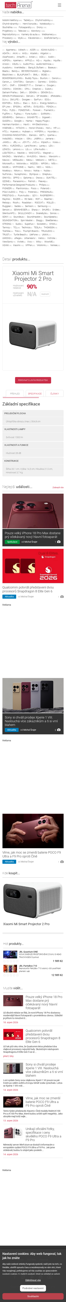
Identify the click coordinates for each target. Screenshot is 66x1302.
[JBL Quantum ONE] (10, 957)
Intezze (20, 138)
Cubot (49, 89)
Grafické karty (52, 38)
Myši (22, 38)
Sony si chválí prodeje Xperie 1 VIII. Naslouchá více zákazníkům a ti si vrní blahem (31, 721)
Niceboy (7, 170)
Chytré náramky (11, 23)
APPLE (30, 60)
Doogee (27, 99)
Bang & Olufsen (37, 67)
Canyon (31, 81)
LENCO (6, 149)
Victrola (52, 238)
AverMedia (20, 67)
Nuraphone (21, 174)
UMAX (46, 234)
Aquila (48, 60)
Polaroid (46, 188)
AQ (39, 60)
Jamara (50, 138)
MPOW (45, 163)
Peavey (43, 181)
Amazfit (22, 57)
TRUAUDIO (48, 231)
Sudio (19, 224)
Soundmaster (34, 216)
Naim (31, 167)
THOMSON (50, 227)
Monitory (38, 31)
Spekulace (12, 542)
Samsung (44, 206)
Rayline (7, 199)
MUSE (6, 167)
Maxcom (54, 156)
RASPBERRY (47, 195)
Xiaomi (18, 245)
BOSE (45, 74)
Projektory (9, 31)
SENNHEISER (22, 209)
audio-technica (45, 64)
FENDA (51, 106)
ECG (48, 99)
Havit (27, 124)
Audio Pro (29, 64)
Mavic (43, 156)
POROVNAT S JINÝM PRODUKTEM (33, 380)
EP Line (7, 106)
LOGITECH (9, 153)
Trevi (18, 231)
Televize (24, 31)
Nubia (48, 170)
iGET (42, 135)
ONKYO (7, 177)
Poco (35, 188)
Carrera (42, 81)
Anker (33, 57)
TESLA (38, 227)
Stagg (40, 220)
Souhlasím (33, 1296)
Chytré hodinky (44, 20)
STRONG (8, 224)
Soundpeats (51, 216)
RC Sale (29, 199)
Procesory (9, 38)
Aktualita (9, 596)
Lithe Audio (41, 149)
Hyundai (53, 131)
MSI (54, 163)
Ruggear (7, 206)
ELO (35, 103)
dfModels (56, 96)
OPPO (17, 177)
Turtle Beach (21, 234)
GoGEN (7, 121)
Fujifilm (7, 113)
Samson (30, 206)
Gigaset (47, 117)
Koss (57, 142)
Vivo (30, 241)
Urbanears (30, 238)
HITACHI (21, 128)
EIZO (17, 103)
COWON (18, 89)
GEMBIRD (8, 117)
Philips (44, 185)
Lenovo (18, 149)
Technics (27, 227)
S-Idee (57, 209)
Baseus (52, 67)
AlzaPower (8, 57)
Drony (41, 27)
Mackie (22, 153)
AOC (42, 57)
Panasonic (19, 181)
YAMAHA (43, 245)
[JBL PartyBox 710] (10, 971)
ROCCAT (40, 202)
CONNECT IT (25, 85)
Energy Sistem (48, 103)
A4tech (23, 49)
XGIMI (7, 245)
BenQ (16, 71)
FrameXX (49, 110)
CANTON (18, 81)
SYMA (53, 224)
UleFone (34, 234)
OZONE (6, 181)
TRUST (7, 234)
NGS (49, 167)
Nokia (37, 170)
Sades (18, 206)
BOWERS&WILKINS (13, 78)
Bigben (46, 71)
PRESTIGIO (9, 195)
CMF (13, 85)
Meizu (30, 160)
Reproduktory (11, 34)
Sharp (36, 209)
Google (19, 121)
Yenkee (55, 245)
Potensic (33, 192)
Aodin (52, 57)
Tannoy (7, 227)
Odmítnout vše (33, 1280)
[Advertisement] (33, 641)
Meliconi (41, 160)
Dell (23, 92)
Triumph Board (31, 231)
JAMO (6, 142)
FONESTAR (24, 110)
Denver (30, 96)
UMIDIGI (7, 238)
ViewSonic (9, 241)
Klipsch (46, 142)
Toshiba (7, 231)
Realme (49, 199)
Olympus (35, 174)
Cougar (51, 85)
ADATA (6, 53)
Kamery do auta (30, 34)
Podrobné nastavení (33, 1288)
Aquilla (57, 60)
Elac (26, 103)
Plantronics (22, 188)
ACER (34, 49)
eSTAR (28, 106)
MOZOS (34, 163)
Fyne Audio (32, 113)
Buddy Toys (32, 78)
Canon (56, 78)
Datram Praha (10, 92)
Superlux (30, 224)
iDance (33, 135)
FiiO (5, 110)
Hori (49, 128)
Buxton (45, 78)
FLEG (13, 110)
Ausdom (7, 67)
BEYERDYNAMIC (31, 71)
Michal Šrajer (31, 542)
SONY (7, 216)
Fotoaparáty (27, 27)
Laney (43, 145)
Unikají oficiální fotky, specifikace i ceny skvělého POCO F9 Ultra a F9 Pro (43, 1134)
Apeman (18, 60)
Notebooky (47, 23)
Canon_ (7, 81)
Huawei (15, 131)
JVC (35, 142)
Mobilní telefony (12, 20)
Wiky (39, 241)
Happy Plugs (42, 121)
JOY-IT (26, 142)
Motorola (22, 163)
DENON (34, 92)
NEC (40, 167)
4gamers (11, 49)
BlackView (9, 74)
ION (29, 138)
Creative (37, 89)
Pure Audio (24, 195)
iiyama (52, 135)
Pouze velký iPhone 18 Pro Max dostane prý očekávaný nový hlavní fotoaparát (32, 535)
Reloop (6, 202)
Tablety (29, 20)
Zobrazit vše (58, 487)
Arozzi (6, 64)
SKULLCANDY (26, 213)
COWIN (7, 89)
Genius (20, 117)
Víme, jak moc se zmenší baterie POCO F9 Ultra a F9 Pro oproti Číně (31, 854)
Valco (42, 238)
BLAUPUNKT (24, 74)
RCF (39, 199)
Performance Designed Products (19, 185)
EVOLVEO (39, 106)
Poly (22, 192)
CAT (5, 85)
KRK (5, 145)
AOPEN (7, 60)
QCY (35, 195)
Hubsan (27, 131)
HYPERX (40, 131)
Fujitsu (19, 113)
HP (57, 128)
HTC (5, 131)
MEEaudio (19, 160)
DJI (5, 99)
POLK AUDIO (10, 192)
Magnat (48, 153)
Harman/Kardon (12, 124)
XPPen (30, 245)
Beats (6, 71)
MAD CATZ (35, 153)
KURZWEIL (16, 145)
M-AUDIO (32, 156)
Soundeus (19, 216)
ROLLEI (51, 202)
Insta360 (7, 138)
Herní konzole (30, 23)
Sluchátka (9, 27)
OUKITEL (51, 177)
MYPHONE (19, 167)
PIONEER (8, 188)
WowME (49, 241)
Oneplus (47, 174)
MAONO (7, 156)
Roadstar (27, 202)
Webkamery (49, 34)
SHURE (46, 209)
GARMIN (46, 113)
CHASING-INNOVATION (14, 135)
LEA (51, 145)
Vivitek (21, 241)
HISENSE (8, 128)
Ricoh (16, 202)
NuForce (7, 174)
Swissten (42, 224)
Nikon (18, 170)
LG (28, 149)
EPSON (17, 106)
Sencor (7, 209)
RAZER (18, 199)
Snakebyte (42, 213)
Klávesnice (35, 38)
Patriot (32, 181)
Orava (40, 177)
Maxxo (6, 160)
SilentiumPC (9, 213)
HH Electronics (40, 124)
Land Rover (31, 145)
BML (36, 74)
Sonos (54, 213)
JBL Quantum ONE (28, 951)
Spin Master (27, 220)
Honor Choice (36, 128)
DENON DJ (47, 92)
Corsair (40, 85)
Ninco (28, 170)
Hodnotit (45, 294)
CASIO (53, 81)
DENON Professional (13, 96)
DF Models (43, 96)
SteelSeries (51, 220)
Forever (37, 110)
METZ (52, 160)
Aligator (45, 53)
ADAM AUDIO (49, 49)
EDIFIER (7, 103)
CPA (28, 89)
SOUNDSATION (10, 220)
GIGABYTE (34, 117)
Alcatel (34, 53)
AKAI (17, 53)
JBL (17, 142)
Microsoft (8, 163)
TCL (16, 227)
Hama (30, 121)
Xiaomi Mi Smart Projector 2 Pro (26, 924)
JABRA (39, 138)
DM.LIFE (15, 99)
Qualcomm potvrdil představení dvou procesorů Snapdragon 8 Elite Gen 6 (28, 589)
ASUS (16, 64)
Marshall (19, 156)
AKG (25, 53)
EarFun (38, 99)
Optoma (28, 177)
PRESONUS (46, 192)
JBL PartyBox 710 (28, 966)
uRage (18, 238)
